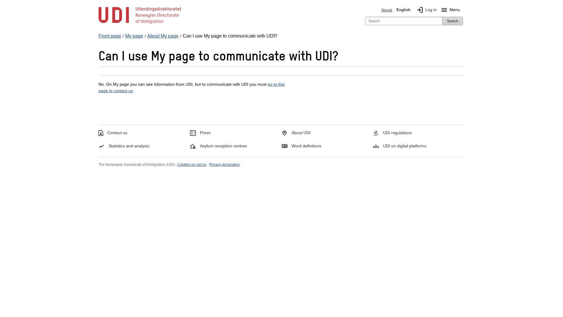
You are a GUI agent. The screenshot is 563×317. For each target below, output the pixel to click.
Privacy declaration (224, 165)
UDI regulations (397, 132)
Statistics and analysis (128, 146)
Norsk (386, 10)
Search (452, 21)
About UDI (301, 132)
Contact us (117, 132)
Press (205, 132)
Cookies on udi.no (191, 165)
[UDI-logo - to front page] (140, 23)
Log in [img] (426, 10)
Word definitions (306, 146)
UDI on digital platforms (404, 146)
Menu (450, 10)
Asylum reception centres (223, 146)
